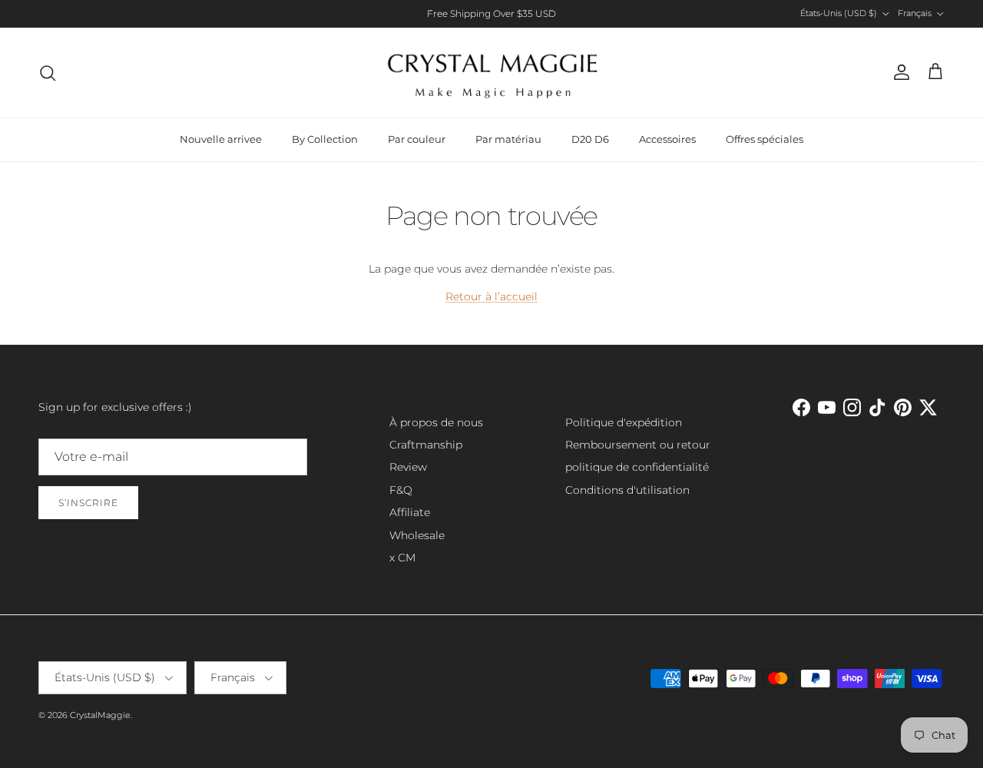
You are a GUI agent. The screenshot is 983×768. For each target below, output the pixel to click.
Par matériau (508, 139)
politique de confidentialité (637, 467)
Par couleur (416, 139)
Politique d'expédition (623, 422)
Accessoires (667, 139)
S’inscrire (88, 502)
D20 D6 (590, 139)
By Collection (325, 139)
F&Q (400, 490)
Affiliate (409, 512)
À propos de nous (436, 422)
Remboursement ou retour (637, 445)
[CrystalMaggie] (491, 72)
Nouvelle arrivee (221, 139)
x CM (402, 557)
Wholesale (417, 535)
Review (408, 467)
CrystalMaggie (100, 715)
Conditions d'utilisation (627, 490)
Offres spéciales (764, 139)
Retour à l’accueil (491, 296)
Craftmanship (425, 445)
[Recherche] (47, 73)
